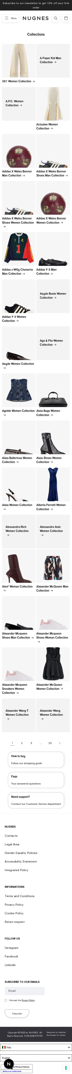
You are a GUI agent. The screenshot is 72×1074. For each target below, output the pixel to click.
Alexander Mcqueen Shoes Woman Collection (52, 636)
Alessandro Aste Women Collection (51, 529)
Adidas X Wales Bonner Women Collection (51, 220)
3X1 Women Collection (16, 81)
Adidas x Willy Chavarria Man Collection (17, 272)
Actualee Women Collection (47, 126)
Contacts (11, 835)
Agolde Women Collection (18, 411)
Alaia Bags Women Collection (48, 413)
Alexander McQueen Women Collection (49, 687)
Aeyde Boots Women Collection (53, 296)
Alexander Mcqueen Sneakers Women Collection (14, 689)
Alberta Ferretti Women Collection (51, 507)
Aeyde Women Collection (18, 364)
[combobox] (36, 1047)
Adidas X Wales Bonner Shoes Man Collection (51, 173)
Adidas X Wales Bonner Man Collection (17, 173)
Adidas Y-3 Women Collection (14, 319)
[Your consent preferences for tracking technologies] (66, 1068)
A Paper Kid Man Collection (50, 60)
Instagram (11, 947)
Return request (14, 922)
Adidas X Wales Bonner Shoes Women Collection (18, 220)
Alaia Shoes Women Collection (49, 460)
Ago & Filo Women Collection (51, 343)
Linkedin (10, 965)
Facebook (11, 956)
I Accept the (22, 1000)
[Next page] (59, 743)
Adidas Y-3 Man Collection (46, 272)
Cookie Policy (14, 913)
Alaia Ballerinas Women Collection (17, 460)
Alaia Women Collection (17, 505)
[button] (56, 18)
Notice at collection (12, 1071)
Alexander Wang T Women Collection (17, 713)
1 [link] (12, 742)
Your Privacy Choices (20, 1067)
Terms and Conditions (20, 896)
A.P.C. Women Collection (14, 103)
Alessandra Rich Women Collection (17, 529)
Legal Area (12, 844)
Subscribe (17, 1013)
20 (50, 742)
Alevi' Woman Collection (17, 587)
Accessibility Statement (21, 861)
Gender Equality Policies (21, 853)
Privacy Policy (14, 904)
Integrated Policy (16, 870)
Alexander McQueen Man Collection (52, 589)
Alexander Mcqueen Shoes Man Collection (16, 636)
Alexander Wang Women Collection (51, 713)
